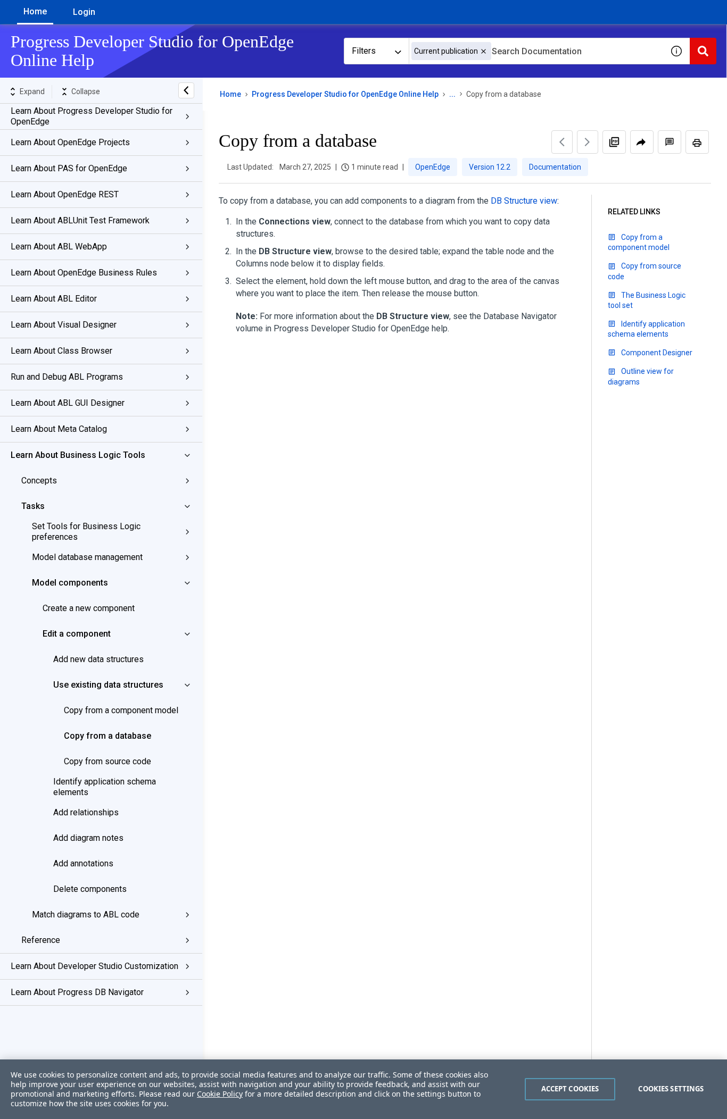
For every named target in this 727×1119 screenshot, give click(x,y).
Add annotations (83, 863)
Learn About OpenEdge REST (65, 194)
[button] (484, 51)
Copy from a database (107, 736)
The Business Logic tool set (646, 300)
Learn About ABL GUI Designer (68, 403)
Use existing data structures (108, 685)
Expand (32, 91)
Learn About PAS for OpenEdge (69, 168)
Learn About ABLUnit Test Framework (80, 220)
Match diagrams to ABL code (85, 914)
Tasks (33, 506)
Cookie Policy (220, 1094)
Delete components (90, 889)
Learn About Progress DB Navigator (77, 992)
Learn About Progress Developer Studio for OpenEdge (91, 116)
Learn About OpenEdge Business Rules (84, 273)
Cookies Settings (671, 1088)
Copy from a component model (121, 710)
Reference (40, 940)
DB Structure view (524, 201)
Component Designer (656, 352)
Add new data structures (98, 659)
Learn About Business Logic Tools (78, 455)
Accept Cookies (570, 1088)
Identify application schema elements (104, 786)
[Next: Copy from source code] (587, 142)
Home (35, 11)
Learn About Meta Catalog (59, 429)
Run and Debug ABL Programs (67, 377)
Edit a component (77, 634)
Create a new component (89, 608)
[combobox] (536, 51)
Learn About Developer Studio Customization (94, 966)
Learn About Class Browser (61, 351)
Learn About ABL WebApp (59, 246)
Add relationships (86, 812)
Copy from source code (107, 761)
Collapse (85, 91)
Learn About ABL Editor (54, 299)
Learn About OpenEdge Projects (70, 142)
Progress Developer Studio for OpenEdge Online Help (345, 94)
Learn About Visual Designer (64, 325)
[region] (363, 1089)
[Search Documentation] (703, 51)
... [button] (452, 94)
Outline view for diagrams (641, 376)
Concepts (39, 480)
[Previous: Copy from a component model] (562, 142)
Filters (364, 51)
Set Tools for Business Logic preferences (86, 531)
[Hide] (186, 90)
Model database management (87, 557)
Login (84, 12)
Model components (70, 583)
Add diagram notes (88, 838)
